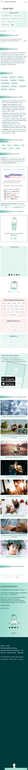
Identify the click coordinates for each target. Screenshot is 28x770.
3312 (14, 24)
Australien (13, 597)
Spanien (13, 602)
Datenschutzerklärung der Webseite (10, 650)
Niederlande (21, 600)
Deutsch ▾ (14, 633)
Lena (8, 312)
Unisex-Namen (4, 594)
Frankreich (17, 599)
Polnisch (15, 83)
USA (16, 602)
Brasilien (23, 597)
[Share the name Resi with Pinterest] (16, 275)
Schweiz (3, 207)
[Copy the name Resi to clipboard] (19, 275)
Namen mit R (11, 21)
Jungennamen (23, 592)
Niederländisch (5, 83)
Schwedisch (23, 86)
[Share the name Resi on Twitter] (12, 275)
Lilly (4, 306)
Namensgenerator (5, 605)
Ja (11, 238)
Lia (8, 306)
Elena (17, 312)
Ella (8, 309)
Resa (9, 145)
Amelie (22, 306)
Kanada (15, 600)
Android (16, 590)
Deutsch (13, 77)
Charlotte (22, 309)
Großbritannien (5, 600)
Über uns (3, 652)
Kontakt (3, 645)
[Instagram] (17, 627)
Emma (23, 303)
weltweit (9, 207)
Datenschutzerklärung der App (9, 648)
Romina (4, 148)
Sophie (9, 303)
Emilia (4, 303)
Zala (4, 145)
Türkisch (12, 89)
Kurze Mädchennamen (7, 15)
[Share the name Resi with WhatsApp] (14, 275)
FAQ (22, 650)
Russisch (14, 86)
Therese (3, 42)
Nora (13, 312)
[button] (3, 260)
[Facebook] (12, 627)
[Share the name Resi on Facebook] (9, 275)
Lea (4, 312)
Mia (19, 303)
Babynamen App (7, 590)
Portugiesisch (5, 86)
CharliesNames (16, 291)
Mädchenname (12, 31)
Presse (8, 645)
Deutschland (13, 205)
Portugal (3, 602)
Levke (11, 148)
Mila (12, 306)
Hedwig (16, 145)
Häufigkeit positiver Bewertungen (17, 157)
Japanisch (22, 80)
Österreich (20, 205)
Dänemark (10, 599)
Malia (16, 309)
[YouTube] (15, 627)
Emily (4, 309)
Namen (3, 21)
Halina (18, 148)
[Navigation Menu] (26, 2)
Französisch (5, 80)
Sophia (14, 303)
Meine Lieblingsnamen (20, 769)
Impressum (20, 652)
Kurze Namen (18, 15)
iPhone (23, 590)
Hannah (17, 306)
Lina (12, 309)
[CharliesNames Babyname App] (9, 1)
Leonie (22, 312)
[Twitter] (10, 627)
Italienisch (14, 80)
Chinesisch (4, 77)
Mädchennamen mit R (17, 18)
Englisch (21, 77)
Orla (23, 145)
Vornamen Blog (5, 608)
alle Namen (14, 594)
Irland (11, 600)
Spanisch (4, 89)
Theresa (22, 40)
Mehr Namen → (13, 315)
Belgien (19, 597)
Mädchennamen (6, 18)
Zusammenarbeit (11, 652)
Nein (15, 238)
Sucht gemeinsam (9, 769)
